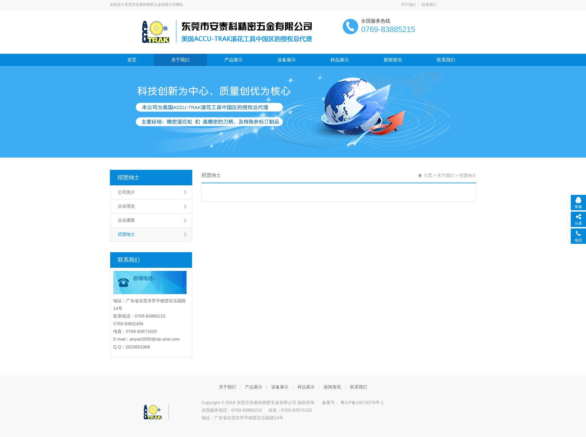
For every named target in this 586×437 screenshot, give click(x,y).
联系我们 (429, 4)
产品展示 (233, 59)
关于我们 (408, 4)
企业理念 (126, 206)
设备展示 (286, 59)
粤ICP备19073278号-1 (361, 402)
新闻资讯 (393, 59)
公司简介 (126, 192)
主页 (428, 175)
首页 (131, 59)
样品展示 (340, 59)
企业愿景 (126, 220)
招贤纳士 (128, 177)
